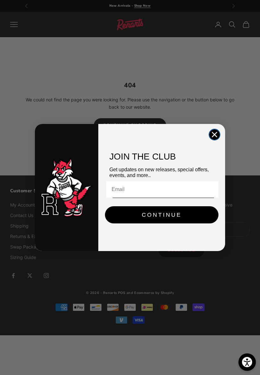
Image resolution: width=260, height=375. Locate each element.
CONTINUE (162, 215)
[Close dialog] (214, 134)
